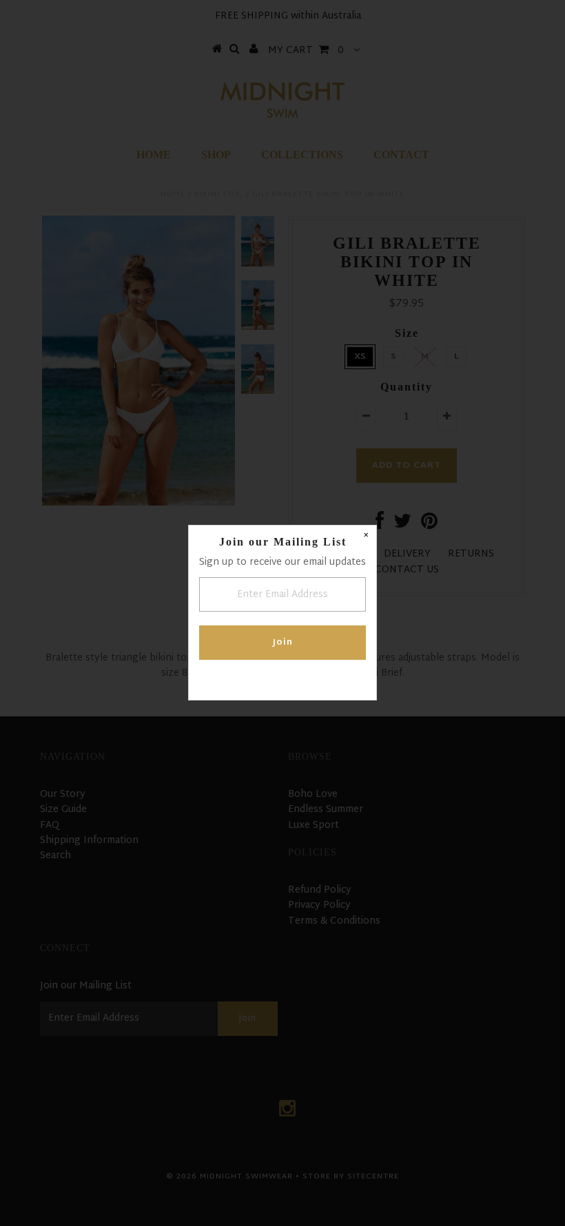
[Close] (366, 536)
